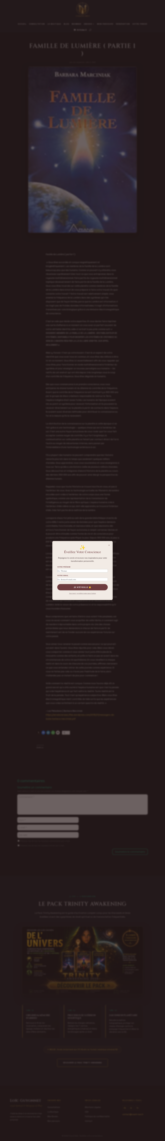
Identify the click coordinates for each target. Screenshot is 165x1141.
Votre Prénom (63, 567)
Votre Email (62, 575)
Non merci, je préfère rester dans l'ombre (82, 593)
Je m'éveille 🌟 (82, 587)
